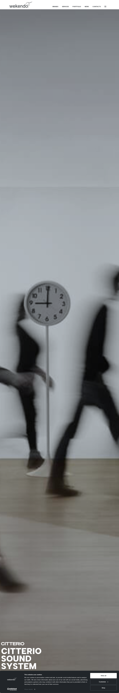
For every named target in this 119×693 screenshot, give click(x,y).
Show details (28, 689)
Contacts (97, 6)
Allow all (103, 675)
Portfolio (77, 6)
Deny (103, 688)
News (87, 6)
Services (65, 6)
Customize (102, 681)
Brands (55, 6)
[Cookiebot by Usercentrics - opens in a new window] (12, 689)
